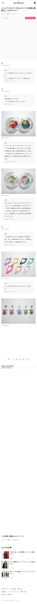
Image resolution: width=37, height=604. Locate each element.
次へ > (28, 359)
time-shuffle (6, 65)
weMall (11, 577)
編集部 (11, 558)
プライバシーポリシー (13, 591)
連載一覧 (14, 589)
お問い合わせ (23, 591)
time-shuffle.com (11, 81)
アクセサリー (15, 540)
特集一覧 (20, 589)
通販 (8, 540)
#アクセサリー (14, 14)
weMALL (12, 568)
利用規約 (3, 591)
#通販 (8, 14)
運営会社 (9, 594)
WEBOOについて (5, 589)
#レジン (3, 14)
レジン (3, 540)
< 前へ (8, 359)
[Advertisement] (18, 38)
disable (6, 18)
